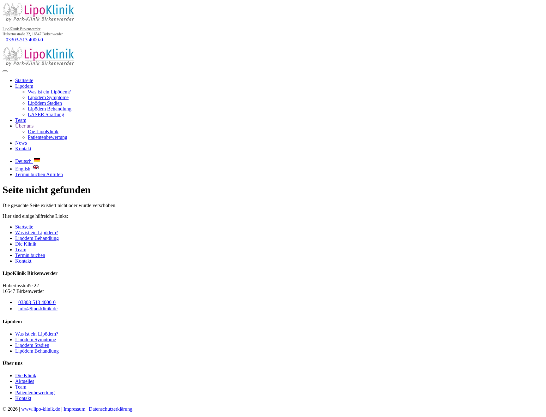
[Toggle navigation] (5, 71)
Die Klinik (25, 244)
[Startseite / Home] (39, 64)
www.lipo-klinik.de (40, 409)
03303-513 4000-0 (24, 39)
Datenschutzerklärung (110, 409)
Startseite (24, 80)
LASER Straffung (46, 114)
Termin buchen (30, 174)
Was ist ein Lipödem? (49, 91)
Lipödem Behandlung (49, 108)
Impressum (75, 409)
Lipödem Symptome (48, 97)
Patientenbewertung (47, 137)
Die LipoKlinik (43, 131)
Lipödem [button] (24, 86)
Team (20, 120)
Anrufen (54, 174)
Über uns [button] (24, 125)
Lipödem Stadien (45, 103)
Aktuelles (24, 381)
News (21, 143)
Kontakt (23, 148)
